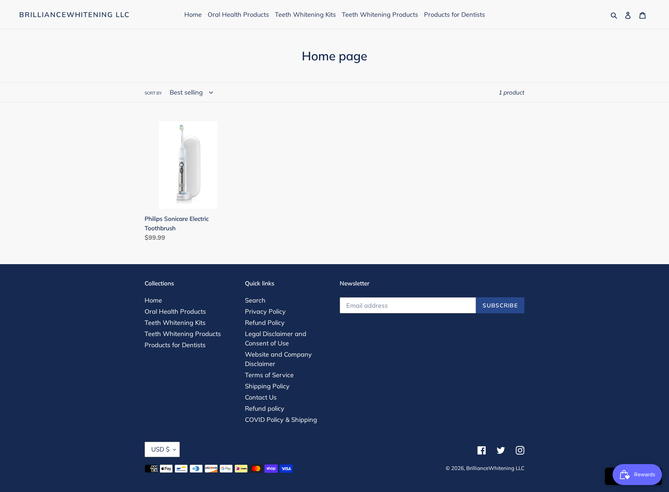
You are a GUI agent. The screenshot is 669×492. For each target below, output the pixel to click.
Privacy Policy (265, 311)
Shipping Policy (267, 386)
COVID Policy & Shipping (281, 420)
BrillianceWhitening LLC (74, 14)
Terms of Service (269, 375)
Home (153, 300)
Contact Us (261, 397)
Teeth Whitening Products (183, 334)
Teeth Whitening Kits (175, 323)
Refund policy (264, 408)
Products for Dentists (175, 345)
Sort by (153, 93)
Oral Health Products (175, 311)
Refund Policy (265, 323)
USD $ (160, 449)
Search (255, 300)
